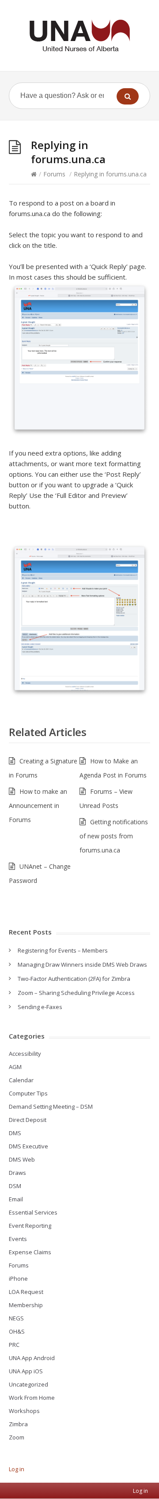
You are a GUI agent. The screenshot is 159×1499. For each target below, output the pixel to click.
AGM (15, 1067)
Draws (17, 1173)
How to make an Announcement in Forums (38, 805)
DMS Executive (28, 1146)
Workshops (24, 1411)
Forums (54, 174)
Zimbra (18, 1424)
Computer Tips (28, 1093)
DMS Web (22, 1159)
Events (18, 1239)
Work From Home (32, 1398)
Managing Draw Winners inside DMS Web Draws (82, 964)
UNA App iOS (26, 1371)
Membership (26, 1305)
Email (16, 1199)
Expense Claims (30, 1252)
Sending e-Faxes (40, 1007)
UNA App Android (32, 1358)
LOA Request (26, 1292)
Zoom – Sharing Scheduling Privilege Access (76, 993)
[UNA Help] (79, 35)
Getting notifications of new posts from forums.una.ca (114, 836)
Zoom (16, 1437)
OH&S (17, 1331)
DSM (15, 1186)
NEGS (16, 1318)
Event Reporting (30, 1226)
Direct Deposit (27, 1120)
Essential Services (33, 1212)
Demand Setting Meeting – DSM (51, 1106)
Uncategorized (28, 1384)
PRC (14, 1345)
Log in (16, 1469)
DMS (15, 1133)
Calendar (21, 1080)
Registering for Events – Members (63, 950)
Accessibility (25, 1054)
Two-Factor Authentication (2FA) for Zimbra (74, 979)
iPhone (18, 1278)
